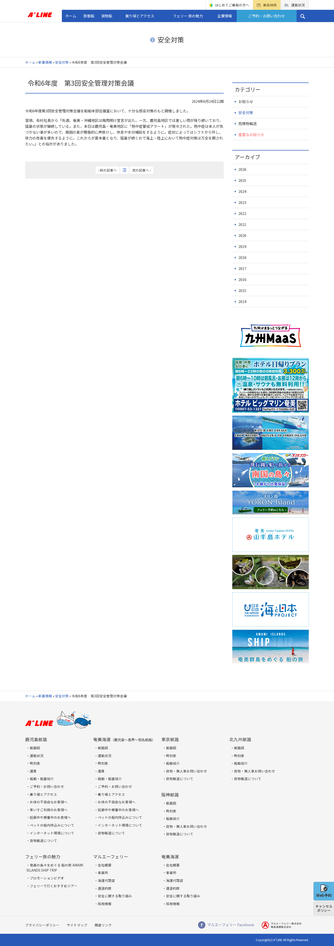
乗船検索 (270, 4)
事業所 (103, 872)
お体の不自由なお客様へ (48, 801)
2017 (242, 268)
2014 (242, 301)
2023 (242, 202)
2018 (242, 257)
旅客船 (88, 15)
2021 (242, 224)
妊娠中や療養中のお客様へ (50, 817)
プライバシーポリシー (42, 925)
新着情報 (45, 62)
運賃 (33, 771)
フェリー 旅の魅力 (188, 15)
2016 (242, 279)
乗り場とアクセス (139, 15)
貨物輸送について (43, 840)
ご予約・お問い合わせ (266, 15)
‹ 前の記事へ (107, 170)
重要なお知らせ (251, 134)
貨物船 (106, 15)
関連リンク (103, 925)
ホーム (70, 15)
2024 (242, 191)
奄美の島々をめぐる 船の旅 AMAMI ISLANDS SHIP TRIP (54, 868)
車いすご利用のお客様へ (48, 809)
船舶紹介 (173, 763)
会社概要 (104, 865)
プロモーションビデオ (47, 878)
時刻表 (35, 763)
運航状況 (298, 4)
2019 (242, 246)
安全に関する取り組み (115, 895)
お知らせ (245, 101)
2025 (242, 180)
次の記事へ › (141, 170)
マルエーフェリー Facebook (230, 924)
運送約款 (104, 888)
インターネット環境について (52, 832)
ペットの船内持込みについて (52, 825)
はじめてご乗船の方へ (232, 4)
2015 (242, 290)
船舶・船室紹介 (42, 778)
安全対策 (62, 62)
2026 (242, 169)
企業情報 (224, 15)
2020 (242, 235)
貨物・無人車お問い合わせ (186, 771)
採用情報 (104, 903)
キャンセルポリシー (324, 908)
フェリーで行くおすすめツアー (53, 885)
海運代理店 (106, 880)
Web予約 (324, 895)
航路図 (35, 747)
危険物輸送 (247, 123)
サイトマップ (77, 925)
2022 (242, 213)
